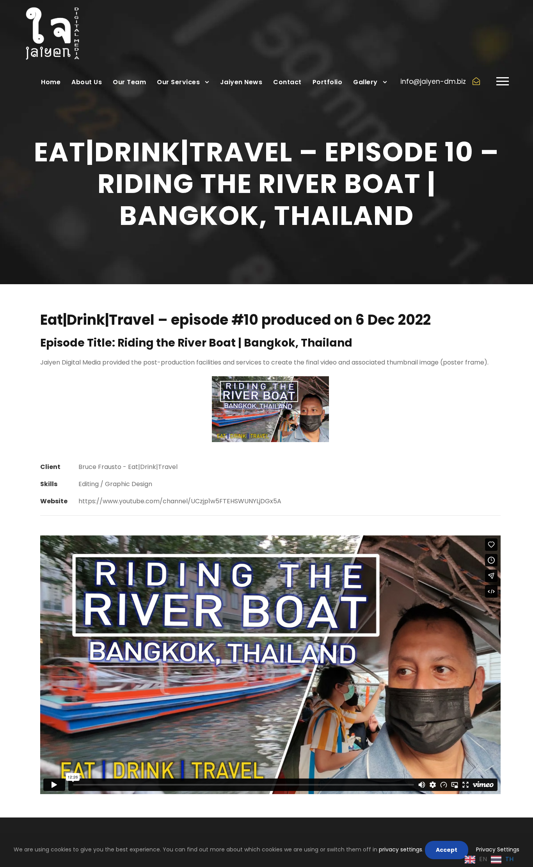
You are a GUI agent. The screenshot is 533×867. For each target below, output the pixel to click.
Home (50, 82)
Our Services (178, 82)
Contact (287, 82)
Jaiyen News (241, 82)
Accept (446, 850)
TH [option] (509, 859)
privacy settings (400, 849)
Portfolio (328, 82)
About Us (86, 82)
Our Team (129, 82)
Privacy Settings (497, 849)
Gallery (365, 82)
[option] (502, 859)
